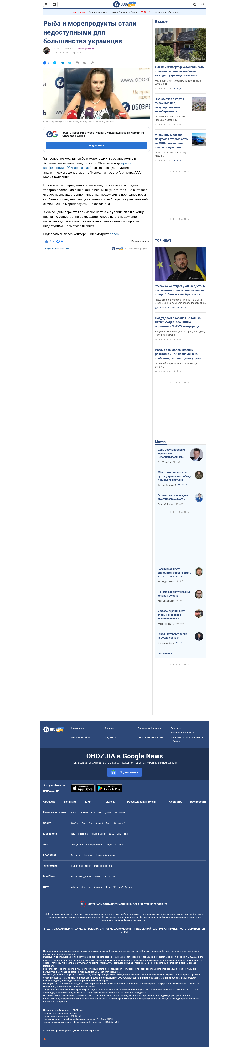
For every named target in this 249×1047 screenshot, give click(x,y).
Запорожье (96, 812)
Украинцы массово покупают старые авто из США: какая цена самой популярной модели (171, 141)
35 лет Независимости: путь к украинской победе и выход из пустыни (174, 476)
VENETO (145, 12)
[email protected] (82, 1022)
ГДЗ (73, 834)
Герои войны (78, 12)
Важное (161, 21)
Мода (107, 887)
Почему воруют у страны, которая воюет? (174, 593)
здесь (114, 234)
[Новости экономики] (117, 249)
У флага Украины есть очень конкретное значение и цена (172, 614)
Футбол (75, 823)
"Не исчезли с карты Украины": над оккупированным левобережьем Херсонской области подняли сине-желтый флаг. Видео (171, 105)
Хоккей (99, 823)
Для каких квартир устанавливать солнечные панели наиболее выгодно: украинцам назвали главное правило (179, 71)
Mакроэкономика (103, 866)
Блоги (152, 801)
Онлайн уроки (98, 834)
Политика (70, 801)
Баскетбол (87, 823)
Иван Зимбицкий (166, 601)
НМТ (126, 834)
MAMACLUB (100, 876)
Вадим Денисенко (166, 582)
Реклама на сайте (80, 737)
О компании (77, 728)
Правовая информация (149, 728)
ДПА (111, 834)
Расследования (137, 801)
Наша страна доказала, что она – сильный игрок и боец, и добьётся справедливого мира (180, 301)
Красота (98, 887)
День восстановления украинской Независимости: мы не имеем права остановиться (172, 453)
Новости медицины (81, 876)
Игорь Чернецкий (166, 624)
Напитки (87, 855)
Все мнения (165, 653)
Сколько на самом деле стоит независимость (173, 497)
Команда (109, 728)
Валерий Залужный (167, 485)
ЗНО (119, 834)
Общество (175, 801)
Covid (112, 876)
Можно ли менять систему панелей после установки (178, 82)
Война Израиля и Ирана (124, 12)
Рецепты (75, 855)
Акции (109, 844)
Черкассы (120, 812)
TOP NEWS (163, 240)
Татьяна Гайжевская (63, 48)
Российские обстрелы (166, 12)
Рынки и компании (81, 866)
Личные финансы (85, 48)
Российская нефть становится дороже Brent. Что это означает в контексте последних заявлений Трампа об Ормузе (174, 572)
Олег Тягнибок (164, 462)
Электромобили (94, 844)
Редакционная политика (57, 249)
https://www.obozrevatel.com (155, 951)
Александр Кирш (166, 643)
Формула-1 (119, 823)
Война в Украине (98, 12)
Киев (73, 812)
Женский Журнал (122, 887)
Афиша (74, 887)
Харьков (83, 812)
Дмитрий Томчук (166, 504)
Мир (88, 801)
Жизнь (110, 801)
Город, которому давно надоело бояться (172, 635)
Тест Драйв (77, 844)
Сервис (119, 844)
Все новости (198, 801)
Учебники (83, 834)
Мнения (161, 441)
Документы (110, 737)
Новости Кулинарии (105, 855)
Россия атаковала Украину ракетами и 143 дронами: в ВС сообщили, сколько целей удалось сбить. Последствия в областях (179, 354)
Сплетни (85, 887)
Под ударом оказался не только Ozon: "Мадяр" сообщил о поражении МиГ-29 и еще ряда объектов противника (178, 322)
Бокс (108, 823)
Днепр (108, 812)
